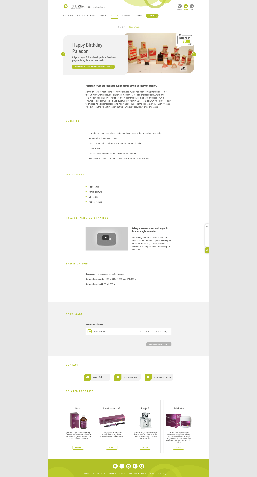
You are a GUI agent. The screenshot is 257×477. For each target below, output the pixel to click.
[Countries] (180, 6)
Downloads (126, 16)
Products (114, 16)
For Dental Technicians (86, 16)
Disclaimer (112, 474)
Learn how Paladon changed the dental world (93, 67)
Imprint (87, 474)
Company (138, 16)
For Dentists (68, 16)
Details (78, 447)
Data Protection (99, 474)
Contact (122, 474)
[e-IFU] (192, 6)
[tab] (121, 27)
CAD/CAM (103, 16)
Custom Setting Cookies (137, 474)
